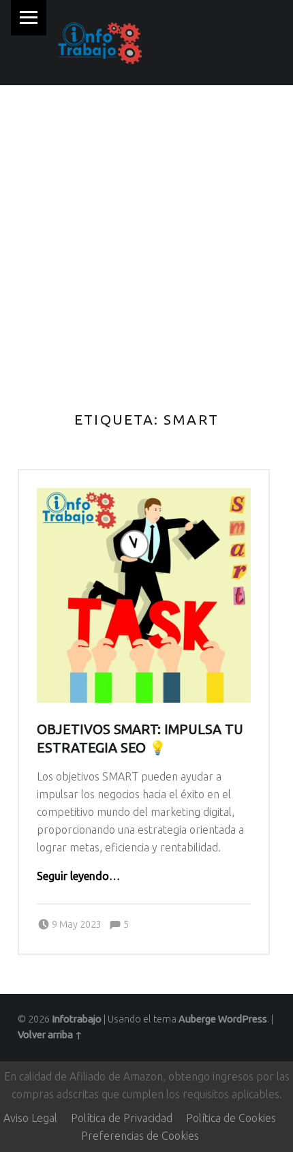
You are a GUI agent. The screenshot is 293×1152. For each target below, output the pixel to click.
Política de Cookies (231, 1118)
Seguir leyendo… (78, 876)
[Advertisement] (146, 238)
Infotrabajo (77, 1019)
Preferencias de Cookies (140, 1136)
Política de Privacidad (121, 1118)
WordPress (242, 1019)
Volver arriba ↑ (50, 1034)
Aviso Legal (30, 1118)
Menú (28, 17)
